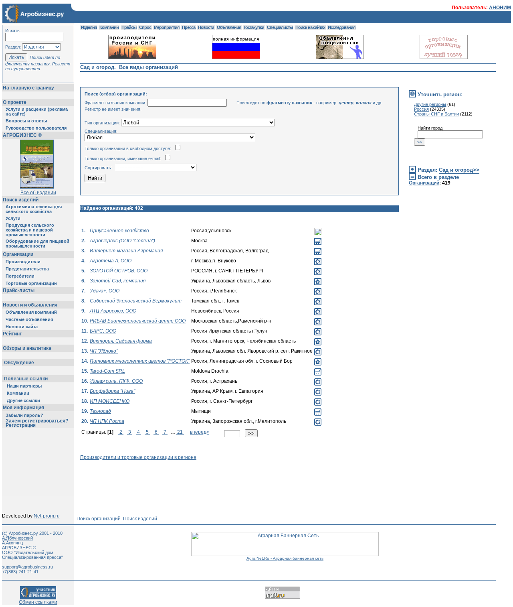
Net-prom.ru (47, 516)
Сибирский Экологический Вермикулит (136, 301)
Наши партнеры (24, 386)
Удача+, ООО (104, 291)
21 (180, 432)
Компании (18, 393)
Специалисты (279, 27)
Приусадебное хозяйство (119, 230)
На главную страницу (28, 88)
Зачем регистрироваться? (37, 421)
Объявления (229, 27)
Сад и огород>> (459, 170)
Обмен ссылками (38, 602)
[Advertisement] (226, 478)
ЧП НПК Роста (107, 421)
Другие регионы (430, 104)
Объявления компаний (31, 312)
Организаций (424, 183)
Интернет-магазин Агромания (126, 251)
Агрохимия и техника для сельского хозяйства (34, 209)
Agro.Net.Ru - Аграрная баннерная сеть (284, 558)
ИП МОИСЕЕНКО (109, 401)
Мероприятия (166, 27)
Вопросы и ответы (26, 120)
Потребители (20, 276)
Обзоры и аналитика (27, 348)
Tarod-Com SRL (107, 371)
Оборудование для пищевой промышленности (37, 243)
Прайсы (129, 27)
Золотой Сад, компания (117, 281)
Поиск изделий (20, 200)
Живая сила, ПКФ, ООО (116, 381)
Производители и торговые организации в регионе (138, 457)
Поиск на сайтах (310, 27)
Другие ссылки (23, 400)
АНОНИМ (500, 7)
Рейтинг (12, 334)
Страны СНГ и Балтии (436, 114)
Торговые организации (31, 283)
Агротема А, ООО (110, 261)
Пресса (188, 27)
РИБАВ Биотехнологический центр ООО (138, 321)
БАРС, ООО (103, 331)
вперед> (199, 432)
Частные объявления (29, 319)
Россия (421, 109)
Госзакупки (254, 27)
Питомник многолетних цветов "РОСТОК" (140, 361)
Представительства (27, 268)
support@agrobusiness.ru (27, 566)
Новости (206, 27)
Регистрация (21, 425)
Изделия (88, 27)
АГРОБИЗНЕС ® (22, 135)
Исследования (341, 27)
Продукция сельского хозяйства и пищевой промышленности (30, 230)
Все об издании (38, 192)
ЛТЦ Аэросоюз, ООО (113, 311)
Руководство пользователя (36, 128)
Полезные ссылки (26, 379)
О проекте (14, 102)
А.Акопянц (12, 542)
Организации (18, 254)
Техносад (100, 411)
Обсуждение (19, 362)
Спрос (145, 27)
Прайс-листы (18, 290)
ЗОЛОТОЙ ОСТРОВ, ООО (118, 271)
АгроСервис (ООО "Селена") (122, 241)
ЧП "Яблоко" (104, 351)
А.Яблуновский (17, 538)
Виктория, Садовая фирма (121, 341)
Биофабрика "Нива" (112, 391)
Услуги (13, 218)
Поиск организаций (99, 519)
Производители (23, 261)
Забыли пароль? (24, 415)
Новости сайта (22, 326)
